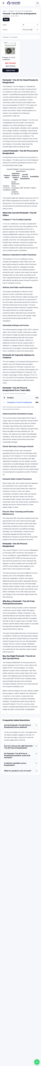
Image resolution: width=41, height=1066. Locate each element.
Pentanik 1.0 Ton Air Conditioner (7, 188)
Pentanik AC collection (24, 372)
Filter (6, 19)
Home (4, 11)
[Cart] (37, 3)
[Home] (20, 3)
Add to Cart (10, 70)
